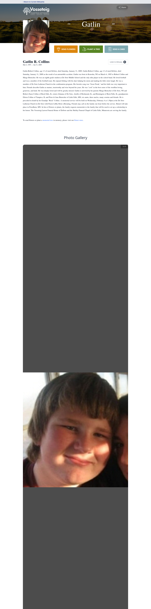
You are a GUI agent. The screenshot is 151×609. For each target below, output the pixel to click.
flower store (78, 120)
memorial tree (48, 120)
